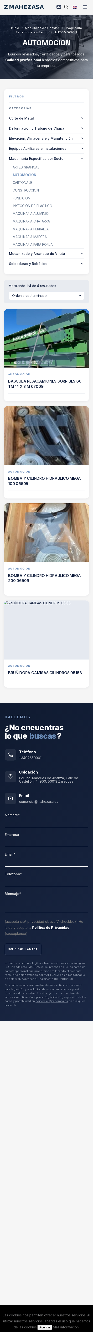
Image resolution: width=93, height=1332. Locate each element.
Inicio (15, 28)
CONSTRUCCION (26, 190)
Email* (10, 854)
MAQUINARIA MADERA (30, 237)
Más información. (66, 1327)
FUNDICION (21, 198)
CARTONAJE (22, 183)
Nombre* (12, 815)
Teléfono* (13, 874)
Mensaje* (13, 894)
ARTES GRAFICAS (26, 167)
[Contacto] (58, 7)
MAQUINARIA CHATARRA (31, 221)
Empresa (12, 835)
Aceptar (44, 1327)
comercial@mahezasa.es (38, 801)
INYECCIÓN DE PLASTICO (32, 206)
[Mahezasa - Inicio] (24, 7)
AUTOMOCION (24, 175)
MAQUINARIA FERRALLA (31, 229)
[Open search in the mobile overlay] (66, 7)
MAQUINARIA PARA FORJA (33, 244)
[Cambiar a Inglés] (74, 7)
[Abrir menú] (85, 7)
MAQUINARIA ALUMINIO (31, 214)
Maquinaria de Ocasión (42, 28)
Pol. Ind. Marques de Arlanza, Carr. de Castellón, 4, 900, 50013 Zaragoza (48, 779)
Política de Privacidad (50, 927)
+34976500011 (30, 758)
